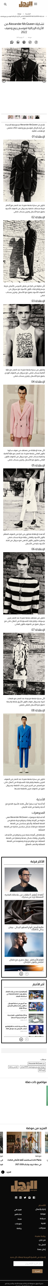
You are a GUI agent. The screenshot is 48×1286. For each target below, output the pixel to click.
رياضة (19, 1228)
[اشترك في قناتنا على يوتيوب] (16, 1197)
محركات (42, 1228)
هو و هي (18, 1209)
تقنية (43, 1223)
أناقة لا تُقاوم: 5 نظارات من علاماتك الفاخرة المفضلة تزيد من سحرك (24, 896)
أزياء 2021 (42, 1070)
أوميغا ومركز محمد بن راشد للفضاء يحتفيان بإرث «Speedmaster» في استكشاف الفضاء (16, 994)
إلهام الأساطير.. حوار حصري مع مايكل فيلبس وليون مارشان (26, 961)
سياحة (43, 1218)
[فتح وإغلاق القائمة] (35, 4)
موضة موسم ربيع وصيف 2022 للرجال (33, 1067)
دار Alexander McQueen (37, 1063)
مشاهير (18, 1214)
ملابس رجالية (13, 1067)
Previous (44, 81)
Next (4, 81)
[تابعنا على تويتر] (25, 1197)
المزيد (8, 1172)
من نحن (42, 1240)
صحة (20, 1219)
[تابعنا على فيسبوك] (34, 1197)
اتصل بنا (42, 1245)
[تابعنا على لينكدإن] (20, 1197)
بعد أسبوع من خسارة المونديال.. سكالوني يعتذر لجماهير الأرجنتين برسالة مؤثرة (17, 1006)
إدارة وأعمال (40, 1209)
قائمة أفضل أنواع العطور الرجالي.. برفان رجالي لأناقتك (25, 928)
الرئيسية (28, 14)
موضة (19, 14)
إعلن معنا (41, 1249)
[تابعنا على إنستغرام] (29, 1197)
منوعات (18, 1224)
